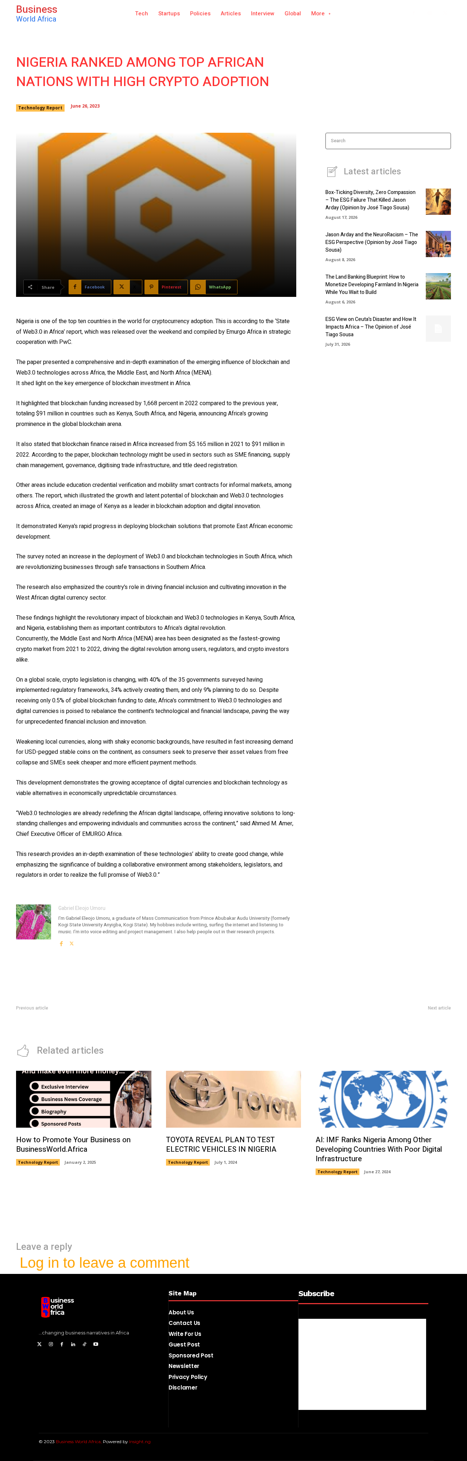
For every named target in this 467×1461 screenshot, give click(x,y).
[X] (445, 14)
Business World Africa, (79, 1441)
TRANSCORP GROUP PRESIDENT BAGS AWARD (70, 1023)
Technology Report (40, 108)
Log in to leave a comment (104, 1263)
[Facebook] (414, 14)
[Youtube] (96, 1345)
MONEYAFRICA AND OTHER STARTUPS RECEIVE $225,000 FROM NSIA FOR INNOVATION (349, 1023)
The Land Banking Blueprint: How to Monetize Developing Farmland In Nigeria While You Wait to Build (371, 284)
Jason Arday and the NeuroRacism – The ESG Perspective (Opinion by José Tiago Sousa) (371, 242)
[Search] (443, 141)
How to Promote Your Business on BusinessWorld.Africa (73, 1145)
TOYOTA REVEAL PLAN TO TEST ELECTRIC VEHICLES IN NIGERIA (221, 1145)
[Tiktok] (84, 1345)
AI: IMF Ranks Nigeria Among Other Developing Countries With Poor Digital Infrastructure (379, 1149)
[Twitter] (39, 1345)
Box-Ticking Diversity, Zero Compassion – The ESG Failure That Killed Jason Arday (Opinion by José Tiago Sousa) (370, 200)
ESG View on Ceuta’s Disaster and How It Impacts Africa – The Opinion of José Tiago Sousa (370, 326)
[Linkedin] (73, 1345)
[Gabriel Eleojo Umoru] (33, 925)
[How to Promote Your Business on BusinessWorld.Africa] (83, 1099)
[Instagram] (430, 14)
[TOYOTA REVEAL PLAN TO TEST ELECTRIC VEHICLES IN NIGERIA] (233, 1099)
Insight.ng (140, 1441)
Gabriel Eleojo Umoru (81, 908)
